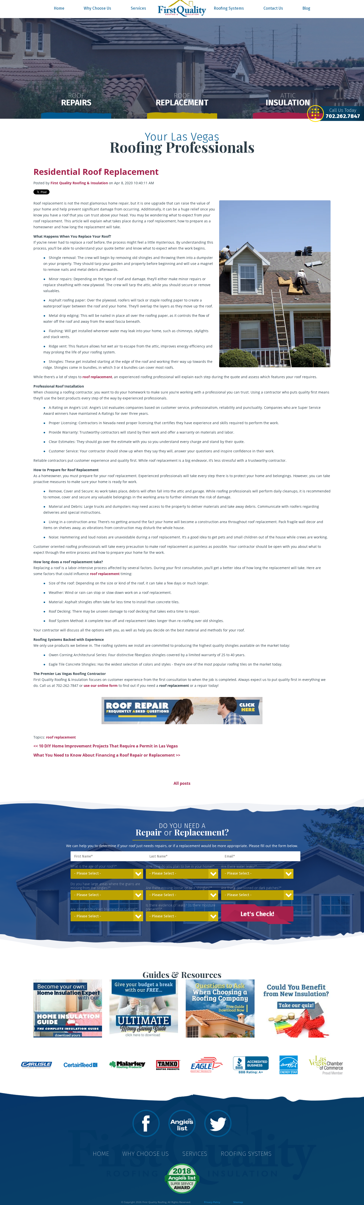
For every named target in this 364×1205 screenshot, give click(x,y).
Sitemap (238, 1202)
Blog (306, 8)
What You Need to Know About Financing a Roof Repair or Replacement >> (106, 755)
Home (59, 8)
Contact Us (273, 8)
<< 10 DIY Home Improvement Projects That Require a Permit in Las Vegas (105, 746)
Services (138, 8)
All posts (182, 783)
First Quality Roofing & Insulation (79, 183)
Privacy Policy (212, 1202)
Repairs (76, 100)
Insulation (288, 100)
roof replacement (61, 737)
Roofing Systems (229, 8)
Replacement (182, 100)
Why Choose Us (97, 8)
